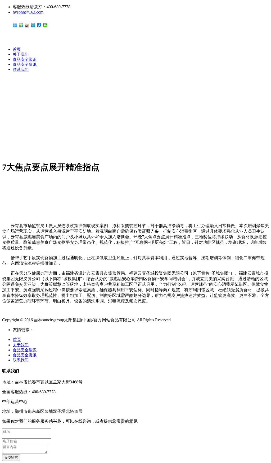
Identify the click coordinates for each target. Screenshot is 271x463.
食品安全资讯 (25, 64)
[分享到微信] (45, 25)
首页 (17, 49)
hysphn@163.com (28, 12)
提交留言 (11, 458)
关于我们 (21, 54)
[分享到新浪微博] (27, 25)
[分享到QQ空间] (21, 25)
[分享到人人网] (39, 25)
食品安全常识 (25, 59)
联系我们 (21, 69)
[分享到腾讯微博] (33, 25)
